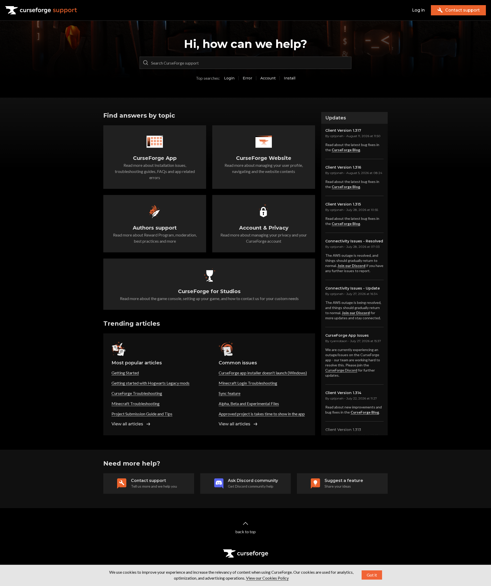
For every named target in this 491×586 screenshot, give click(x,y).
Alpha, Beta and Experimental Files (249, 403)
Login (229, 78)
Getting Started (125, 372)
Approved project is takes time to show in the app (262, 413)
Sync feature (229, 393)
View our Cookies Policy (267, 577)
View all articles (127, 423)
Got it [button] (372, 574)
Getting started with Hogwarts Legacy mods (150, 383)
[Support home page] (41, 10)
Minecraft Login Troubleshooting (248, 383)
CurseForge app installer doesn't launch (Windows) (263, 372)
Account (268, 78)
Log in (418, 10)
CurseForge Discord (341, 370)
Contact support (462, 10)
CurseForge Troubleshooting (136, 393)
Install (289, 78)
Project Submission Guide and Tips (141, 413)
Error (247, 78)
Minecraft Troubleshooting (135, 403)
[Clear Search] (346, 63)
